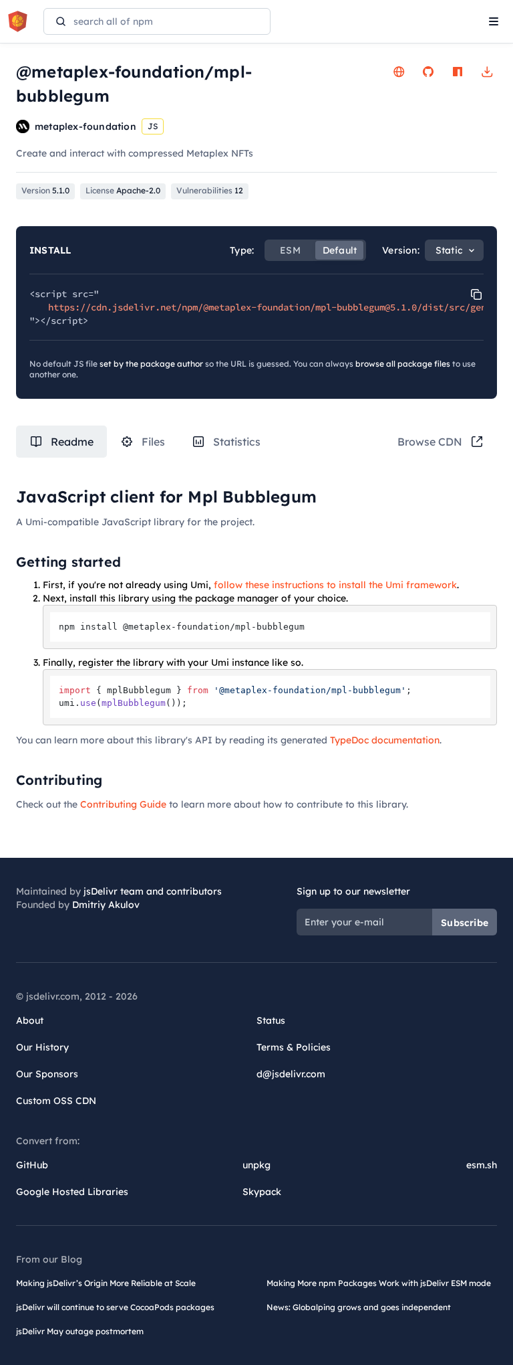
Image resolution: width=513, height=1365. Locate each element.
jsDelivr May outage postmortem (80, 1331)
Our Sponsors (47, 1074)
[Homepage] (399, 72)
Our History (42, 1047)
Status (270, 1020)
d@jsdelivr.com (290, 1074)
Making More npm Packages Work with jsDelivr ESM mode (379, 1283)
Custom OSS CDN (56, 1101)
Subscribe (464, 923)
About (29, 1020)
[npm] (458, 72)
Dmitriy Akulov (106, 905)
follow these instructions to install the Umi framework (335, 585)
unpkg (256, 1165)
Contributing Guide (123, 804)
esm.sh (481, 1165)
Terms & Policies (293, 1047)
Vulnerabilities (209, 190)
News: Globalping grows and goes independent (359, 1307)
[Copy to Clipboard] (476, 294)
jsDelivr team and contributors (152, 891)
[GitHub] (428, 72)
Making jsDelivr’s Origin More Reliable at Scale (106, 1283)
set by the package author (151, 364)
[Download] (487, 72)
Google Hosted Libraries (72, 1192)
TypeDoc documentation (385, 740)
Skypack (261, 1192)
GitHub (32, 1165)
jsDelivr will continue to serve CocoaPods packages (115, 1307)
